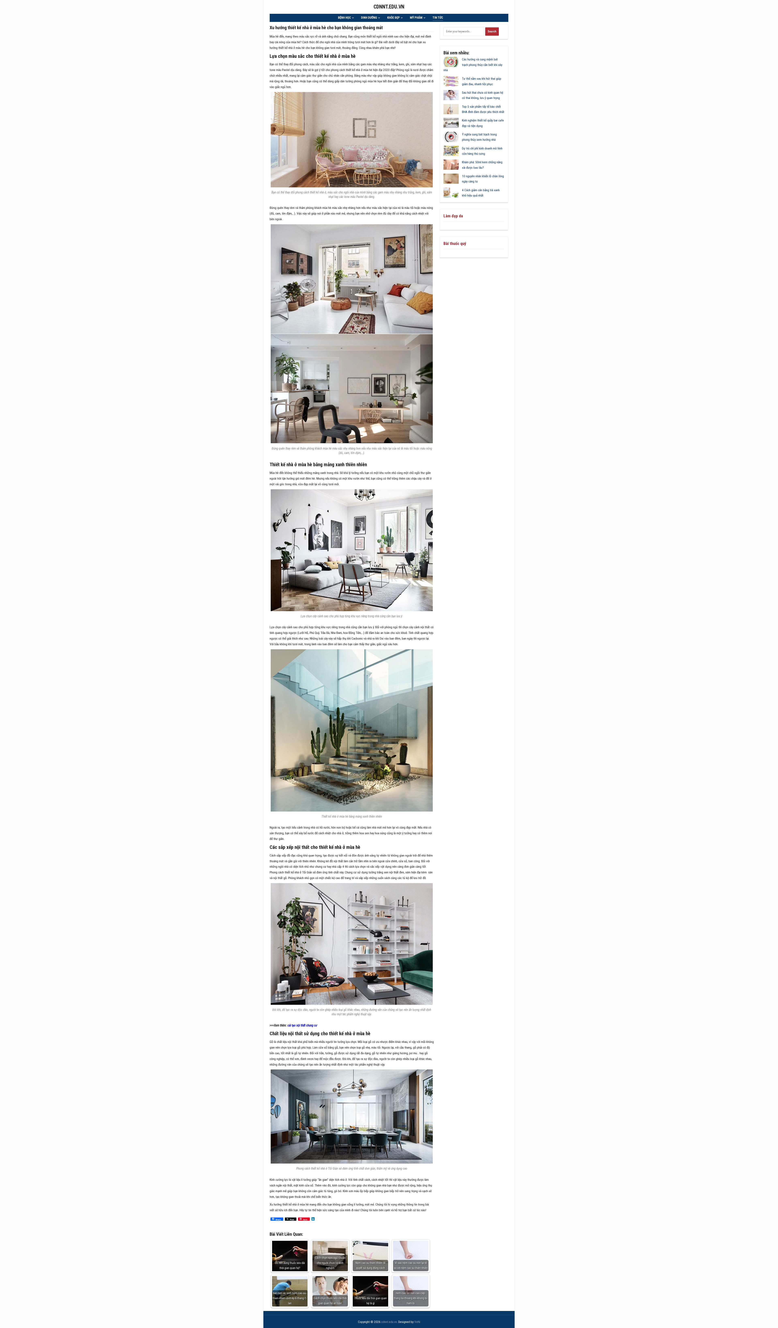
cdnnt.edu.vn (389, 7)
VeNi (417, 1322)
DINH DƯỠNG (369, 17)
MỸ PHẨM (416, 17)
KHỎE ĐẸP (393, 17)
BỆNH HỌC (344, 17)
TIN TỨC (438, 17)
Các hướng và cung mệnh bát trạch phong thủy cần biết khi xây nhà (473, 65)
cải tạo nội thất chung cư (302, 1025)
